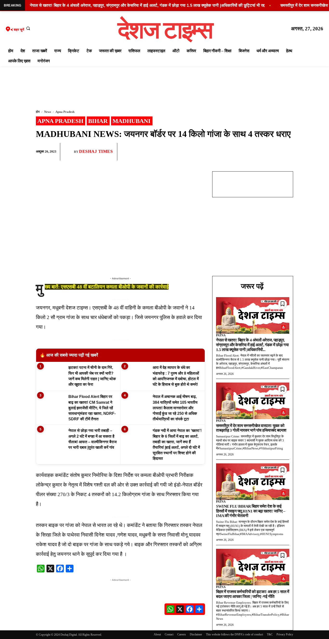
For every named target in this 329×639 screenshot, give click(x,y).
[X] (277, 152)
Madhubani (131, 121)
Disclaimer (196, 634)
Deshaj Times (96, 151)
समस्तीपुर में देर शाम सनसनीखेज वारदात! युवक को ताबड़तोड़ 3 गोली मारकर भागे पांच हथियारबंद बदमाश (251, 428)
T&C (270, 634)
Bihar (98, 121)
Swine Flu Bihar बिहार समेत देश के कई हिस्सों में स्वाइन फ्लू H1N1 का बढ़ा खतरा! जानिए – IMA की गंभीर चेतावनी (250, 511)
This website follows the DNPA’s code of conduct (234, 634)
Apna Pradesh (64, 112)
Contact (169, 634)
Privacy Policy (284, 634)
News (47, 112)
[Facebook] (254, 152)
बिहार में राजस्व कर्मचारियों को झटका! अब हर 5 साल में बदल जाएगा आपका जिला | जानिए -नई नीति (252, 594)
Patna (221, 335)
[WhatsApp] (265, 152)
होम (38, 112)
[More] (288, 152)
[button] (28, 28)
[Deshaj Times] (69, 151)
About (157, 634)
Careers (181, 634)
